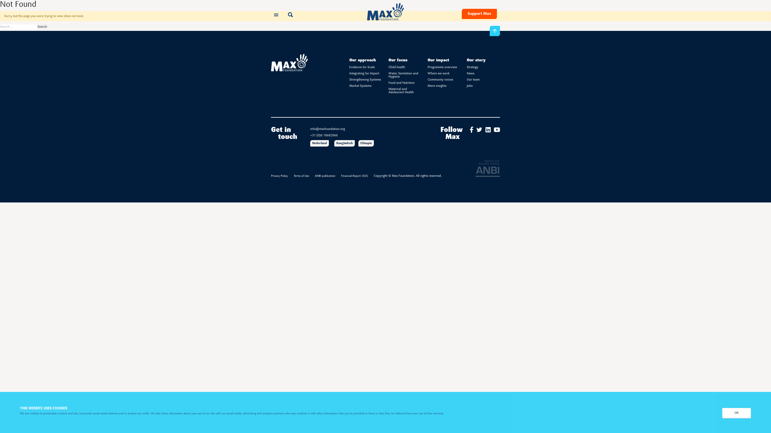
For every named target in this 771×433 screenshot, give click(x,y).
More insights (437, 86)
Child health (397, 67)
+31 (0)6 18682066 (324, 135)
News (470, 73)
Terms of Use (301, 176)
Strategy (472, 67)
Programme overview (442, 67)
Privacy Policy (279, 176)
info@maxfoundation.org (327, 129)
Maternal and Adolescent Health (401, 91)
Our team (473, 79)
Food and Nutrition (402, 83)
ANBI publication (325, 176)
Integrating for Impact (364, 73)
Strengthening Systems (365, 79)
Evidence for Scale (362, 67)
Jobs (470, 86)
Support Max (479, 14)
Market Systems (360, 86)
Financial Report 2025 (354, 176)
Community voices (440, 79)
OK (736, 413)
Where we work (439, 73)
